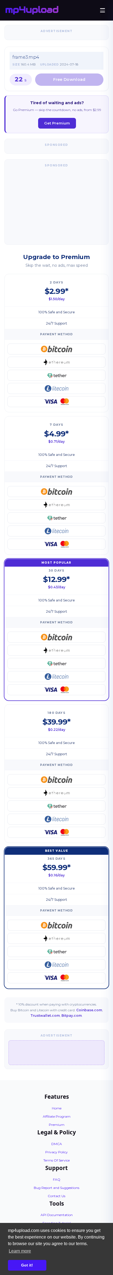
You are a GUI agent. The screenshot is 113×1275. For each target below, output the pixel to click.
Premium (56, 1125)
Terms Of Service (56, 1160)
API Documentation (57, 1215)
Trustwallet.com (45, 1015)
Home (56, 1108)
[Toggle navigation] (103, 10)
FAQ (56, 1179)
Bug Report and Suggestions (56, 1188)
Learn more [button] (20, 1251)
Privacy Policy (56, 1152)
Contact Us (56, 1196)
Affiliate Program (56, 1116)
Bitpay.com (71, 1015)
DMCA (56, 1144)
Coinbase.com (89, 1010)
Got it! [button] (27, 1265)
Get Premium (57, 123)
